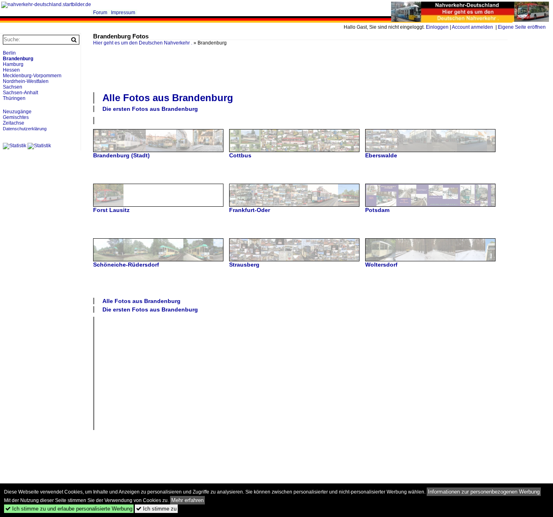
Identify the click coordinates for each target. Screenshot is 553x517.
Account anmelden (472, 27)
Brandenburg (18, 58)
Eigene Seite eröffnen (522, 27)
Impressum (123, 12)
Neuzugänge (17, 111)
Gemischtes (16, 117)
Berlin (9, 53)
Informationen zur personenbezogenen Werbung (484, 492)
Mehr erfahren (187, 500)
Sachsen (12, 87)
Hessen (11, 70)
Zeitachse (13, 123)
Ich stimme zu (156, 509)
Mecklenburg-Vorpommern (32, 75)
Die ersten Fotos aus (150, 109)
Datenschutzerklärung (25, 128)
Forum (100, 12)
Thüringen (14, 98)
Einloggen (437, 27)
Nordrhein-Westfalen (26, 81)
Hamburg (13, 64)
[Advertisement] (300, 68)
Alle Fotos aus (167, 97)
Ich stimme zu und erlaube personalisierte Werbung (68, 509)
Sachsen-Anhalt (20, 92)
